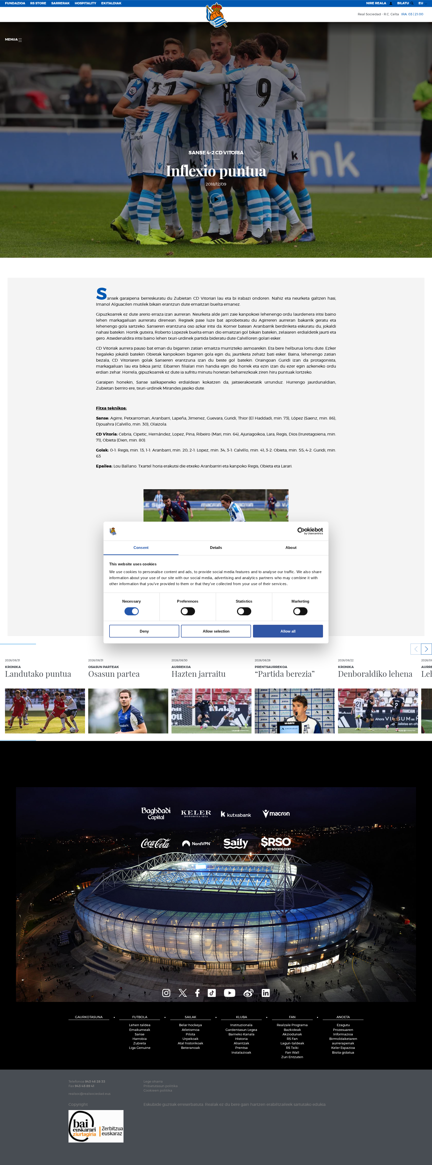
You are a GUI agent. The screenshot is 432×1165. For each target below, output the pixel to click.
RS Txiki (292, 1048)
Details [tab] (216, 547)
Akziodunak (292, 1034)
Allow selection (216, 631)
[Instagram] (166, 992)
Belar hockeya (190, 1025)
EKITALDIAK (111, 3)
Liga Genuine (139, 1048)
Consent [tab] (141, 547)
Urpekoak (190, 1039)
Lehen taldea (139, 1025)
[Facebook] (197, 992)
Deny (144, 631)
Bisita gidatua (343, 1052)
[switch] (188, 611)
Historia (241, 1039)
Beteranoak (190, 1048)
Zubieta (139, 1043)
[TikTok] (212, 992)
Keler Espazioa (343, 1048)
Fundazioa (15, 3)
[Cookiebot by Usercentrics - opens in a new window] (301, 531)
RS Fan (292, 1039)
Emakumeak (139, 1030)
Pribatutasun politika (161, 1086)
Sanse (139, 1034)
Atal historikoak (190, 1043)
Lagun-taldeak (292, 1043)
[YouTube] (229, 992)
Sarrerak (60, 3)
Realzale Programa (292, 1025)
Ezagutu (343, 1025)
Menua (11, 39)
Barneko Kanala (241, 1034)
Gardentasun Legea (241, 1030)
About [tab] (291, 547)
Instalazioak (241, 1052)
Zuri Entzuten (292, 1057)
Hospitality (85, 3)
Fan (292, 1017)
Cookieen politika (158, 1090)
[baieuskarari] (96, 1126)
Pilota (190, 1034)
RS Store (38, 3)
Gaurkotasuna (88, 1017)
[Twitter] (182, 992)
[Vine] (249, 992)
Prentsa (241, 1048)
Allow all (288, 631)
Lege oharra (153, 1081)
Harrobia (139, 1039)
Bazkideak (292, 1030)
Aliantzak (241, 1043)
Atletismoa (191, 1030)
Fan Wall (292, 1052)
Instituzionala (241, 1025)
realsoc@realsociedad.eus (89, 1094)
